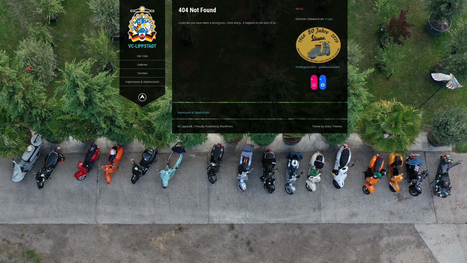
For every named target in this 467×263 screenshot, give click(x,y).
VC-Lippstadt (142, 46)
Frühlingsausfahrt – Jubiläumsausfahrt (318, 67)
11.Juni (328, 19)
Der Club (142, 56)
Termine (142, 73)
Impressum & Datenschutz (142, 81)
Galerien (142, 64)
